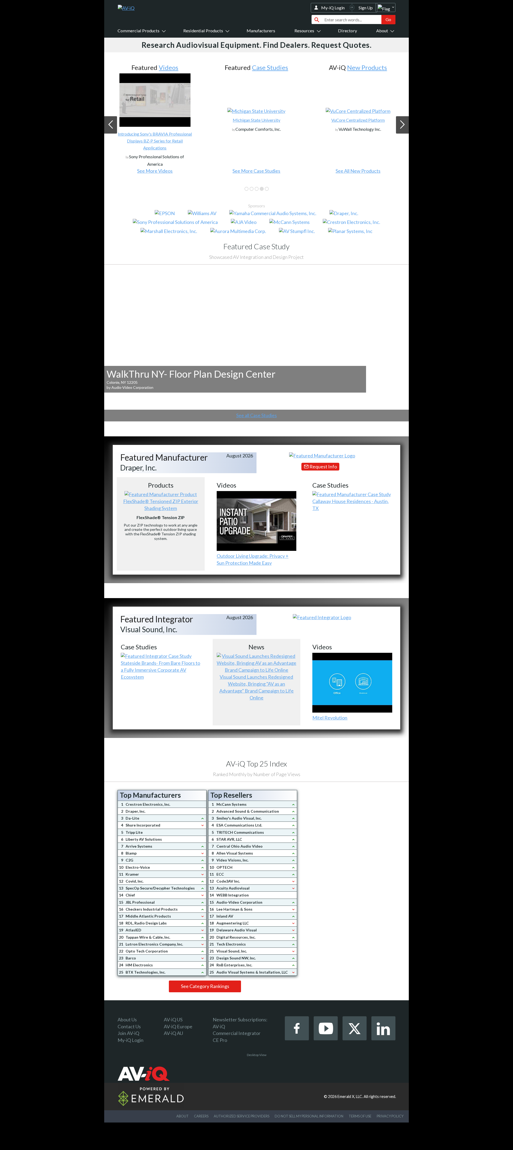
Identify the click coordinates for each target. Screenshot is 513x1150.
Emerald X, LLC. (350, 1096)
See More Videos (155, 171)
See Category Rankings (205, 986)
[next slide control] (402, 124)
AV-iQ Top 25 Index (256, 763)
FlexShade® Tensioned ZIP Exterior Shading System (160, 504)
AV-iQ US (173, 1019)
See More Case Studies (256, 171)
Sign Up (366, 7)
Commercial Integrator (237, 1033)
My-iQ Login (333, 7)
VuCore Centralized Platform (358, 119)
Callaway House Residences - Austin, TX (350, 504)
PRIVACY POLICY (390, 1116)
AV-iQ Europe (178, 1026)
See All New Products (358, 171)
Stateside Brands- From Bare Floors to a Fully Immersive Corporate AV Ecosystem (160, 670)
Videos (168, 67)
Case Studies (270, 67)
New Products (367, 67)
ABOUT (182, 1116)
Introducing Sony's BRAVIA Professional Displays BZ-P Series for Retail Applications (155, 140)
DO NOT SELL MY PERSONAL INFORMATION (309, 1116)
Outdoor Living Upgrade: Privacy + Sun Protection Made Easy (253, 559)
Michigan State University (256, 119)
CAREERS (201, 1116)
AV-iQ (219, 1026)
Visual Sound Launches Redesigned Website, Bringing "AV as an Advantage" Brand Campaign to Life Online (256, 687)
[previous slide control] (110, 124)
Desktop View (256, 1055)
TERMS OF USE (360, 1116)
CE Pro (220, 1040)
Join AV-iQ (128, 1033)
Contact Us (129, 1026)
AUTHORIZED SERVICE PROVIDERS (241, 1116)
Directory (347, 30)
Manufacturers (261, 30)
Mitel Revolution (329, 718)
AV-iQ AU (173, 1033)
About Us (127, 1019)
